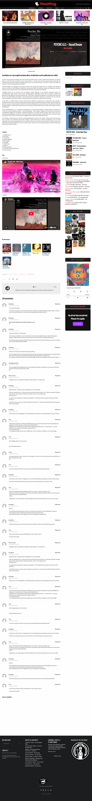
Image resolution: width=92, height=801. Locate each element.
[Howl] (10, 16)
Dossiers (41, 8)
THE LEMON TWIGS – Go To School (34, 762)
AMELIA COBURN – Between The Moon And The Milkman (33, 759)
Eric (53, 51)
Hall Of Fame (78, 211)
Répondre (57, 304)
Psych (16, 274)
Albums (57, 51)
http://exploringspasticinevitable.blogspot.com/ (22, 322)
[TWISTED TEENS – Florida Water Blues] (78, 118)
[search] (88, 78)
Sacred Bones (30, 71)
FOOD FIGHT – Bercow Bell (32, 764)
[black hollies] (82, 16)
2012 (11, 274)
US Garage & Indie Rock (64, 51)
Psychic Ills (22, 274)
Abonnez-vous (57, 756)
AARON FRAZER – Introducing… (33, 766)
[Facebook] (89, 0)
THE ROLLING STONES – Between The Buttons (76, 203)
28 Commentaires (82, 51)
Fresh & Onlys (15, 81)
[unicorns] (28, 16)
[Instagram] (43, 790)
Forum (57, 8)
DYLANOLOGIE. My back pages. (80, 195)
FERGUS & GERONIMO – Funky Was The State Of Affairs (77, 182)
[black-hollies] (46, 16)
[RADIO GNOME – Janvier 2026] (69, 163)
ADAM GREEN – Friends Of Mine (33, 756)
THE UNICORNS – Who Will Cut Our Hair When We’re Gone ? (28, 23)
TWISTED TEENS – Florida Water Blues (76, 132)
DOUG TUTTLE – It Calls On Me (64, 22)
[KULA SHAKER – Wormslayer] (69, 156)
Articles (49, 8)
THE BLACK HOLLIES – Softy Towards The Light (82, 23)
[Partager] (9, 279)
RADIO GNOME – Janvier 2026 (79, 162)
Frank (10, 452)
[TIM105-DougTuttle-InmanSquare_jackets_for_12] (64, 16)
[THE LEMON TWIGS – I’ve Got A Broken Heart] (69, 140)
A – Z (62, 8)
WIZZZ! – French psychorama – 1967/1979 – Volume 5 (33, 750)
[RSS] (80, 8)
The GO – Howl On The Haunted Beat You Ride (10, 22)
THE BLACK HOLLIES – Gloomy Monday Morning (46, 23)
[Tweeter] (13, 279)
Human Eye (51, 79)
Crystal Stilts (28, 81)
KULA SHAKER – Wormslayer (79, 155)
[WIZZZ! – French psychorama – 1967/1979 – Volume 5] (69, 148)
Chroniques (31, 8)
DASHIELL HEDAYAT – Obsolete (78, 184)
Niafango (11, 304)
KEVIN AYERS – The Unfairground (79, 197)
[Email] (17, 279)
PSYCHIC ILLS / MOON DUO (78, 94)
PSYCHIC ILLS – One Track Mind (69, 94)
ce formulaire (13, 752)
